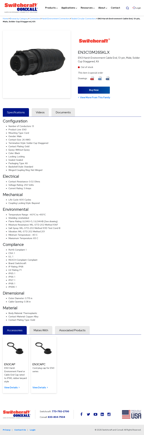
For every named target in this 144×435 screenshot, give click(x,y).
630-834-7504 (56, 417)
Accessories (14, 330)
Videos (40, 112)
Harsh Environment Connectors (56, 18)
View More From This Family (95, 97)
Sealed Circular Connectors (83, 18)
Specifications (16, 112)
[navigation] (82, 8)
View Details (11, 387)
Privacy (6, 430)
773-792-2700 (60, 411)
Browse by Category (19, 18)
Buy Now (94, 90)
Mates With (41, 330)
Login (32, 430)
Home (5, 18)
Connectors (35, 18)
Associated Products (72, 330)
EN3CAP (9, 364)
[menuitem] (50, 8)
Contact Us (20, 430)
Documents (63, 112)
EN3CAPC (38, 364)
